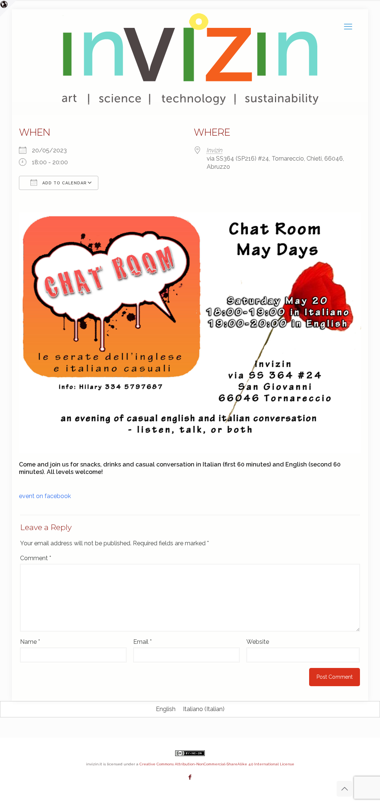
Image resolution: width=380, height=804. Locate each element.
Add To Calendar (64, 183)
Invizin (215, 150)
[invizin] (62, 26)
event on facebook (45, 496)
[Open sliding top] (8, 8)
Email (142, 641)
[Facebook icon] (190, 777)
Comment (35, 558)
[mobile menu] (348, 26)
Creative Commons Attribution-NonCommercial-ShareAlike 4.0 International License (217, 764)
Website (257, 641)
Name (30, 641)
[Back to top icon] (344, 789)
